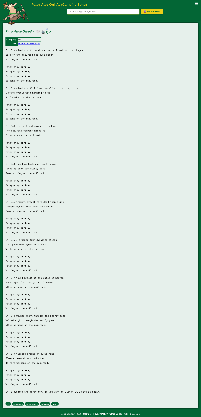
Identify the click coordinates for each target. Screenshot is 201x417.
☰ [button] (196, 4)
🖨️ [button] (42, 31)
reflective (45, 404)
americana (18, 404)
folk (8, 404)
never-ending (32, 404)
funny (55, 404)
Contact (87, 414)
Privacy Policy (100, 414)
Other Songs (116, 414)
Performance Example (29, 43)
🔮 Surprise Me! (152, 11)
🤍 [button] (37, 31)
